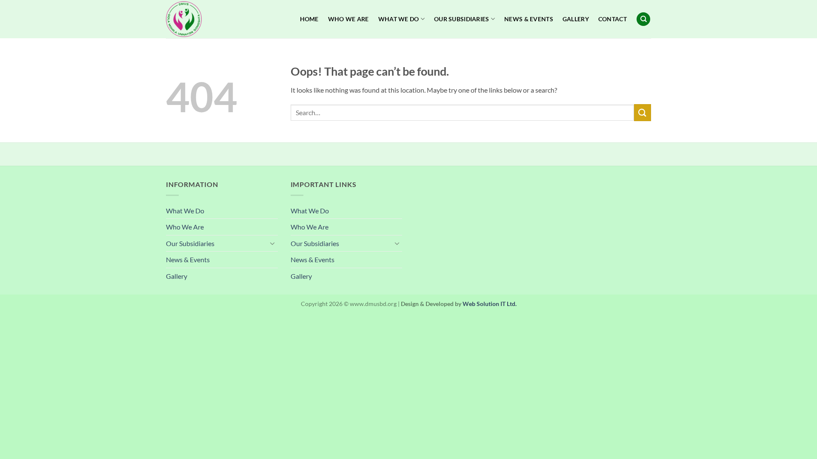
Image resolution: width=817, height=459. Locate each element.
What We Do (398, 19)
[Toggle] (273, 243)
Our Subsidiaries (461, 19)
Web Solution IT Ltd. (490, 303)
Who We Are (348, 19)
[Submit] (642, 112)
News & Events (528, 19)
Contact (612, 19)
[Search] (643, 19)
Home (309, 19)
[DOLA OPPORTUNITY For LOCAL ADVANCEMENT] (208, 19)
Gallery (576, 19)
